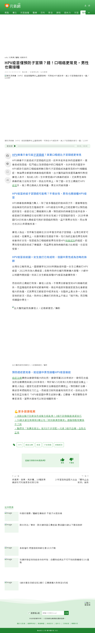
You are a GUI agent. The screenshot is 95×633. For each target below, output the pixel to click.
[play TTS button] (15, 146)
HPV (14, 154)
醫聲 (84, 12)
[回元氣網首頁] (15, 5)
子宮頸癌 (38, 154)
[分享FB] (7, 156)
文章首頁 (66, 623)
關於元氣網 (21, 623)
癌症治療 (17, 377)
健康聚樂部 (31, 623)
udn (6, 57)
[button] (89, 12)
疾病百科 (50, 623)
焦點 (7, 12)
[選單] (89, 6)
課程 (58, 12)
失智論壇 (24, 12)
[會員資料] (85, 6)
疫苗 (14, 185)
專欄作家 (74, 623)
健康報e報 (35, 613)
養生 (15, 12)
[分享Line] (7, 164)
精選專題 (41, 623)
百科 (43, 12)
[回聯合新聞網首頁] (7, 6)
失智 (76, 12)
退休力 (67, 12)
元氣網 (11, 57)
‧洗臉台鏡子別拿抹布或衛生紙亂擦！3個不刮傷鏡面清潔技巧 (48, 415)
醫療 (35, 12)
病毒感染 (70, 240)
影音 (50, 12)
